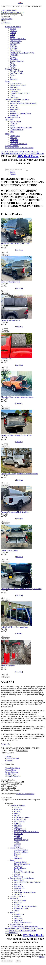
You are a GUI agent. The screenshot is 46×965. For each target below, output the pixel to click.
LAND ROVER (16, 41)
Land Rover (14, 97)
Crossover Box (6, 359)
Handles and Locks (16, 130)
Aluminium (14, 59)
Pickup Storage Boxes (17, 85)
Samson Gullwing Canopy (10, 282)
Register (9, 19)
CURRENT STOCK (12, 117)
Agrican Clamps (15, 121)
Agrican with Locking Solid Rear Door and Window (19, 474)
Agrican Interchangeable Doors (21, 128)
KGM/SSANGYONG (18, 39)
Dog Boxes (14, 91)
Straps (12, 132)
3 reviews (19, 288)
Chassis (12, 95)
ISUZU (12, 37)
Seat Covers (14, 140)
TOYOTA (13, 49)
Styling (7, 134)
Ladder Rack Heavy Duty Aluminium (14, 627)
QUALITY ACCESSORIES (34, 154)
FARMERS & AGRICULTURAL (22, 53)
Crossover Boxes (16, 83)
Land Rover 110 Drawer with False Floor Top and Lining (21, 589)
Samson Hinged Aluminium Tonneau (23, 103)
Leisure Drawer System (9, 550)
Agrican (13, 57)
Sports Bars (14, 142)
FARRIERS (14, 55)
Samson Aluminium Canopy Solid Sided (15, 243)
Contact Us (9, 760)
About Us (8, 756)
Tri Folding (14, 115)
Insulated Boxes (15, 89)
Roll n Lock (14, 107)
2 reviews (19, 327)
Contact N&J (5, 744)
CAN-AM (13, 31)
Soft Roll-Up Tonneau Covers (20, 113)
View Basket (5, 23)
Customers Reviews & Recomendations (19, 148)
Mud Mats (13, 138)
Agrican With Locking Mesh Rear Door (15, 512)
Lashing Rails (15, 136)
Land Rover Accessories (18, 144)
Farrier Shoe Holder (8, 665)
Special (41, 957)
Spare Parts (9, 119)
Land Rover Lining (16, 73)
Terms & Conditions (12, 768)
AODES (13, 29)
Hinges (12, 126)
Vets (11, 77)
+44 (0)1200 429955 (9, 10)
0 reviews (18, 403)
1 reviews (19, 250)
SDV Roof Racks (27, 156)
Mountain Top (15, 109)
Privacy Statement (11, 772)
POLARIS (13, 47)
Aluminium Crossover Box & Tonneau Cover (17, 397)
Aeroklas (13, 65)
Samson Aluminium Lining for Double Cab (16, 435)
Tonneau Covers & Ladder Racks (17, 99)
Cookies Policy (10, 774)
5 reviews (19, 518)
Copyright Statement (12, 776)
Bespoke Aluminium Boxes (19, 93)
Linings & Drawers (12, 69)
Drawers (13, 75)
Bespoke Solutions (12, 146)
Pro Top (13, 67)
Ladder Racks (15, 101)
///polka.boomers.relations (25, 794)
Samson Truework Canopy (10, 320)
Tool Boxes (14, 87)
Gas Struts (13, 124)
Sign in (3, 19)
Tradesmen (14, 79)
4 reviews (19, 480)
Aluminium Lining (16, 71)
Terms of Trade (10, 770)
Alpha (12, 63)
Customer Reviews (12, 758)
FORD (12, 35)
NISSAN (13, 45)
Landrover (13, 105)
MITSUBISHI (15, 43)
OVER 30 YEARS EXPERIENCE (13, 152)
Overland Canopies (16, 61)
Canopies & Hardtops (13, 27)
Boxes (7, 81)
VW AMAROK (15, 51)
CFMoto (13, 33)
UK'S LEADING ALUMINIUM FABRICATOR (20, 153)
